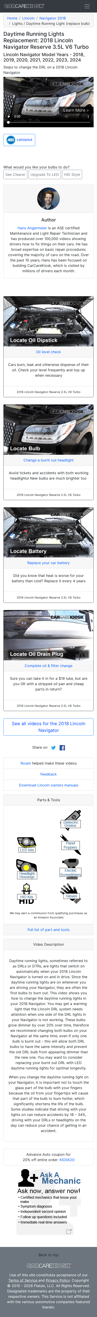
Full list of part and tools (48, 929)
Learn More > (76, 110)
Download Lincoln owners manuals (48, 785)
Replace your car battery (48, 563)
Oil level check (48, 352)
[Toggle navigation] (87, 6)
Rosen (26, 763)
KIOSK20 (67, 1160)
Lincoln (28, 18)
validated (23, 140)
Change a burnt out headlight (48, 460)
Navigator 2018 (52, 18)
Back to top (49, 1255)
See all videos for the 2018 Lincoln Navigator (48, 727)
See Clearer (15, 174)
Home (12, 18)
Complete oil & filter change (48, 665)
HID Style (72, 174)
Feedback (48, 774)
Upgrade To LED (44, 174)
